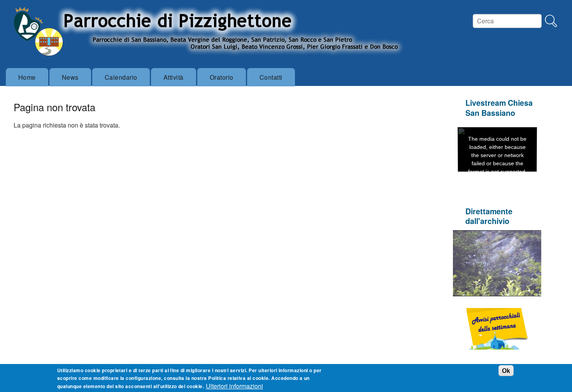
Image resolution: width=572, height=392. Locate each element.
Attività (173, 77)
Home (27, 77)
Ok (506, 370)
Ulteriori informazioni (234, 385)
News (70, 77)
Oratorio (221, 77)
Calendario (121, 77)
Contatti (271, 77)
